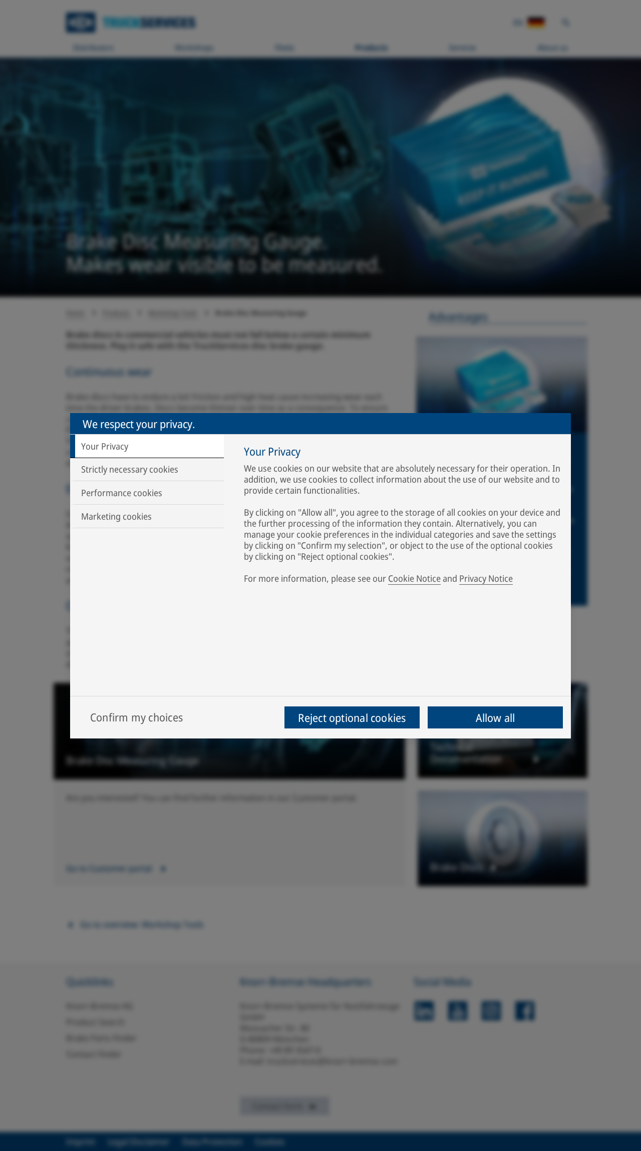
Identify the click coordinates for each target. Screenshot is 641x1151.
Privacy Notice (486, 578)
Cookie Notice (414, 578)
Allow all (495, 717)
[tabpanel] (402, 517)
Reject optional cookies (352, 717)
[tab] (147, 446)
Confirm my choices (136, 716)
